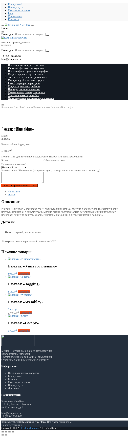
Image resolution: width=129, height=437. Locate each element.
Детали (12, 194)
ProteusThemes (29, 428)
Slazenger (13, 309)
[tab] (68, 191)
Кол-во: (33, 160)
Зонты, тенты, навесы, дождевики (27, 77)
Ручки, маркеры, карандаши (24, 83)
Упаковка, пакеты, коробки (23, 95)
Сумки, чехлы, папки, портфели (26, 92)
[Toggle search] (32, 25)
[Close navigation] (2, 104)
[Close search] (2, 31)
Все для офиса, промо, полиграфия (28, 71)
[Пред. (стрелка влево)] (2, 434)
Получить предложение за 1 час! (19, 185)
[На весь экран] (9, 431)
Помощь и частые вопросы (23, 373)
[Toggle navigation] (2, 25)
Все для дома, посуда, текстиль (26, 65)
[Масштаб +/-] (12, 431)
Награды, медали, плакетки (24, 89)
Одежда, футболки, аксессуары (26, 80)
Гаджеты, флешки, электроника (26, 68)
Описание (14, 191)
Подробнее (24, 273)
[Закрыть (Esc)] (2, 431)
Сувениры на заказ (19, 10)
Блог (10, 13)
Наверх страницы (11, 425)
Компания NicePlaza (33, 422)
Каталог (12, 379)
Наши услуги (15, 7)
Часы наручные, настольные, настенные (31, 98)
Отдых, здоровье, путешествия (25, 74)
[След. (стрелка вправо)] (6, 434)
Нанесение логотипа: (14, 164)
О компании (15, 16)
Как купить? (15, 4)
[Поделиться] (6, 431)
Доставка (13, 388)
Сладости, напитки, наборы (24, 86)
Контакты (13, 19)
